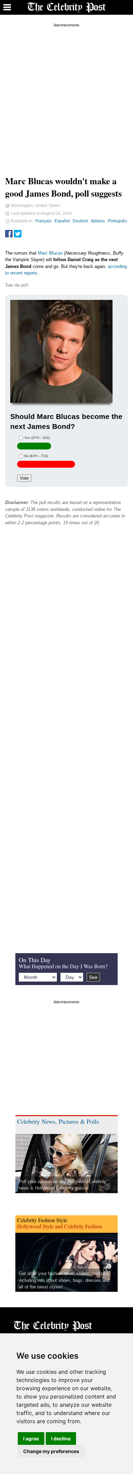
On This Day (34, 960)
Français (43, 221)
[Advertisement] (66, 96)
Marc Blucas (50, 253)
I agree (31, 1438)
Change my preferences (51, 1451)
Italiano (98, 221)
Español (62, 221)
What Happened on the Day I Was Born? (63, 966)
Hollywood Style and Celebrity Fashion (59, 1226)
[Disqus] (66, 635)
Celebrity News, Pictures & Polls (58, 1121)
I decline (61, 1438)
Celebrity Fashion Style (42, 1220)
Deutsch (80, 221)
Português (117, 221)
